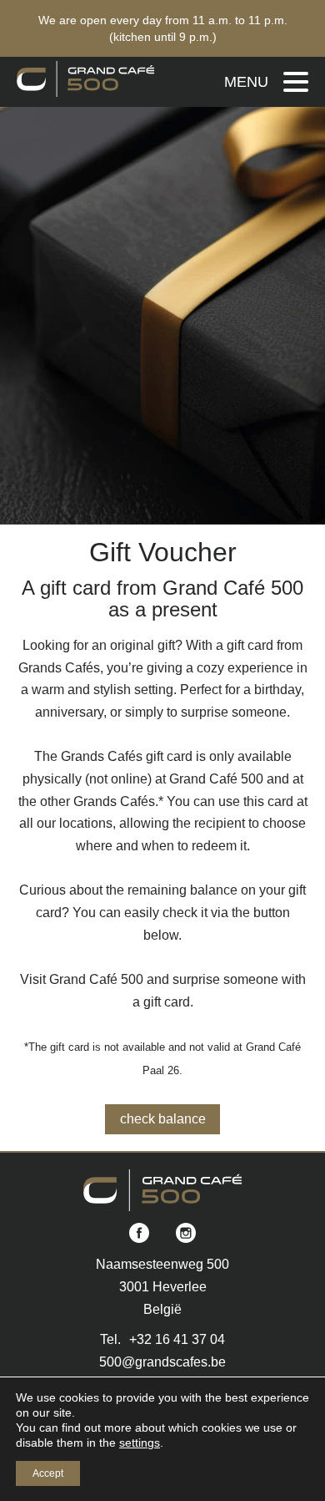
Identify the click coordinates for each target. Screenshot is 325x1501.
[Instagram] (185, 1234)
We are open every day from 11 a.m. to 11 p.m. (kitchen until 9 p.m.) (163, 28)
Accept (47, 1473)
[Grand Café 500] (85, 79)
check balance (163, 1119)
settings (139, 1442)
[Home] (163, 1190)
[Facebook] (139, 1234)
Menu (246, 82)
